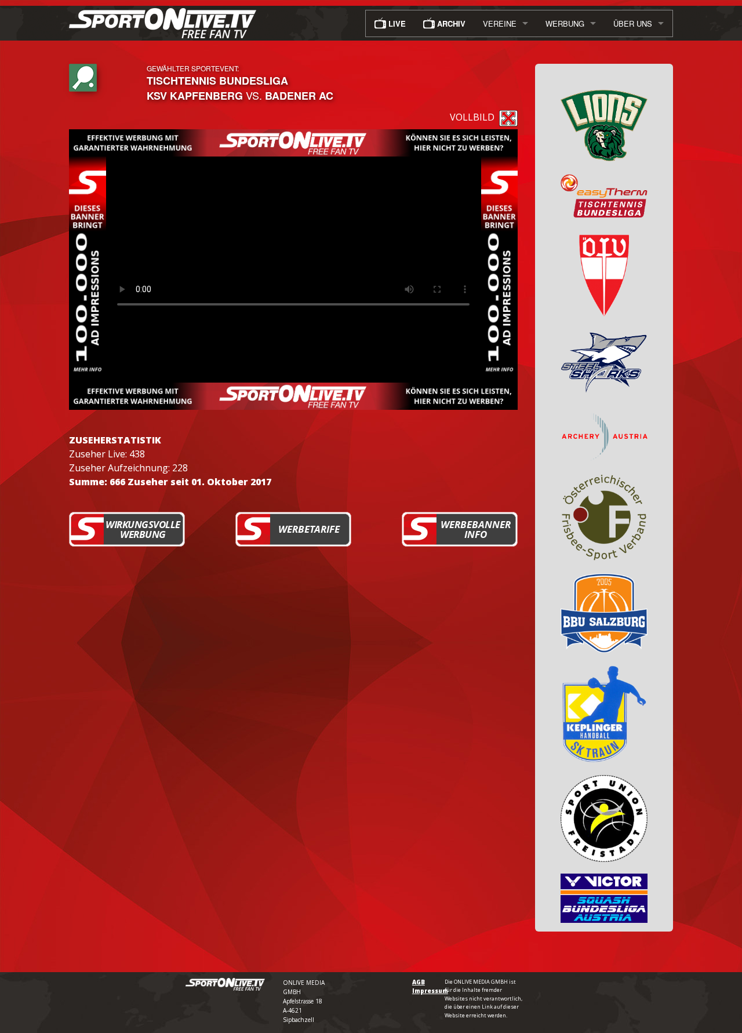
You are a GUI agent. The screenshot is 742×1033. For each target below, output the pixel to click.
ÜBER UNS (632, 23)
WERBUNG (564, 23)
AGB (418, 982)
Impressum (430, 991)
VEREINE (500, 23)
